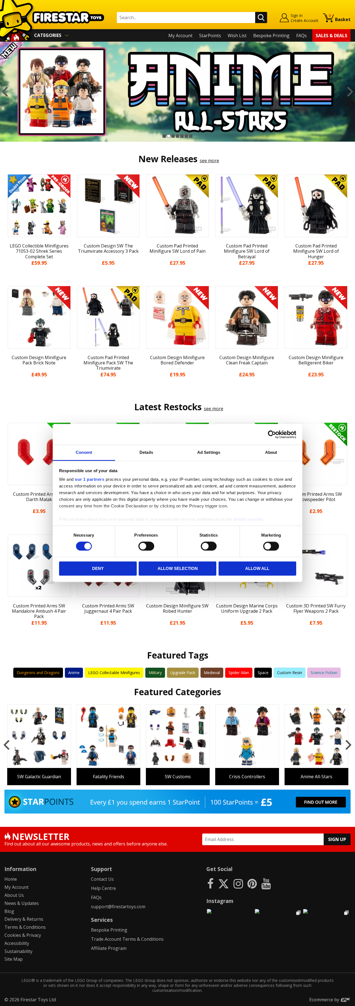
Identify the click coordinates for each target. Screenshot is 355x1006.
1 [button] (164, 136)
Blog (9, 911)
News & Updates (21, 903)
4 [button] (177, 136)
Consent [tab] (84, 452)
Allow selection (178, 568)
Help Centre (103, 888)
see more (209, 160)
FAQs (301, 35)
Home (10, 879)
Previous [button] (5, 92)
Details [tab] (146, 452)
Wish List (237, 35)
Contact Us (102, 879)
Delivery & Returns (23, 919)
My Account (180, 35)
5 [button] (182, 136)
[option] (177, 92)
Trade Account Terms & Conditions (127, 939)
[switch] (146, 546)
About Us (14, 895)
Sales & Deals (331, 35)
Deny (98, 568)
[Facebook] (210, 883)
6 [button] (186, 136)
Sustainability (18, 951)
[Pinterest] (252, 883)
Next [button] (350, 92)
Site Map (13, 959)
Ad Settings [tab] (208, 452)
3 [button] (173, 136)
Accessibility (16, 943)
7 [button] (190, 136)
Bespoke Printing (271, 35)
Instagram (220, 900)
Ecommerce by (324, 1000)
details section (248, 519)
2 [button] (168, 136)
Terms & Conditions (25, 927)
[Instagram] (238, 883)
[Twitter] (223, 883)
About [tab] (271, 452)
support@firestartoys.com (118, 907)
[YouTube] (266, 883)
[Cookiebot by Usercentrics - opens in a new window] (272, 434)
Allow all (257, 568)
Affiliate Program (108, 948)
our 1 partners (89, 479)
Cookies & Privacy (22, 935)
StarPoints (210, 35)
